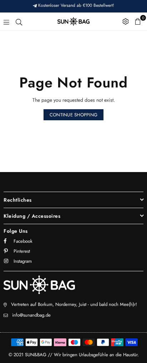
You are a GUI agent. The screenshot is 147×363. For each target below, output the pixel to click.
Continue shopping (73, 114)
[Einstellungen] (125, 21)
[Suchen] (18, 21)
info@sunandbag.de (31, 315)
